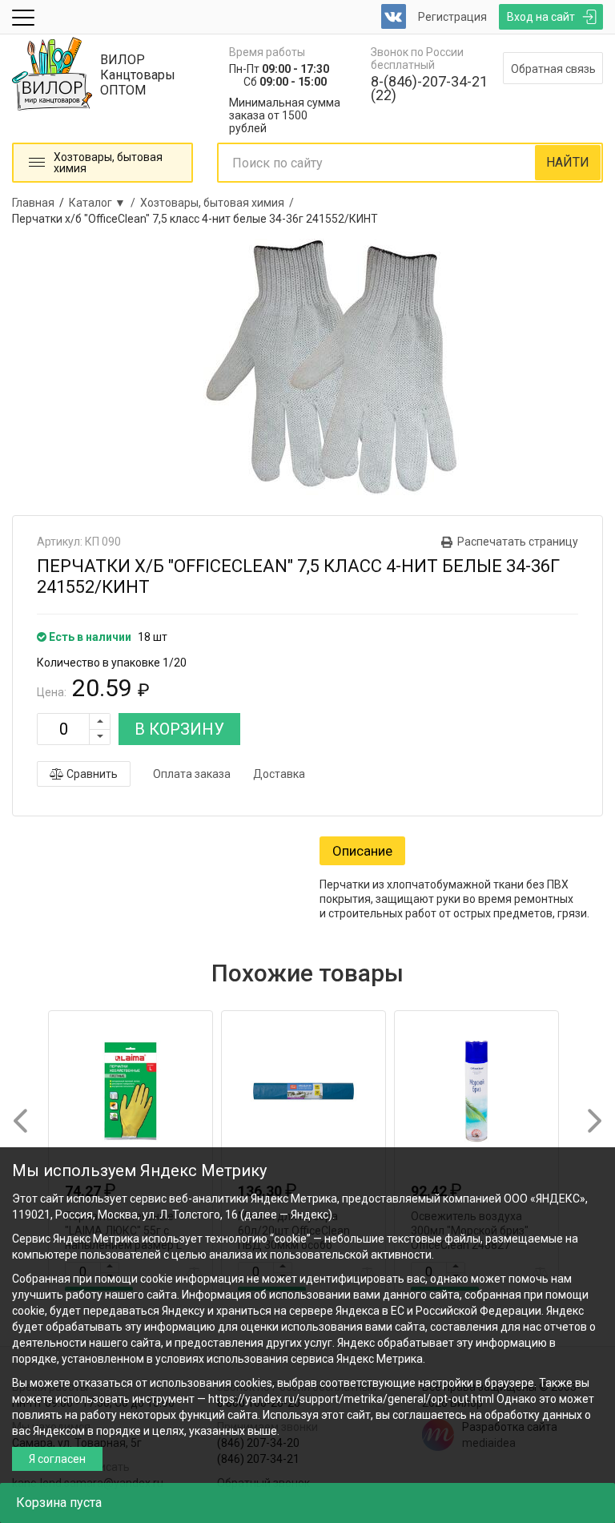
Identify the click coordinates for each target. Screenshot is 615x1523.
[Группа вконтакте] (393, 16)
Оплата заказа (192, 774)
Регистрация (452, 16)
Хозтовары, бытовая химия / (219, 202)
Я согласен (57, 1458)
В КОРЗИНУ (179, 729)
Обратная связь (553, 68)
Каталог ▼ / (104, 202)
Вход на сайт (541, 16)
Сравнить (91, 774)
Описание (362, 851)
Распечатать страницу (517, 541)
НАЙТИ (567, 162)
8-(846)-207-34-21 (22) (429, 88)
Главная (33, 202)
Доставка (279, 774)
